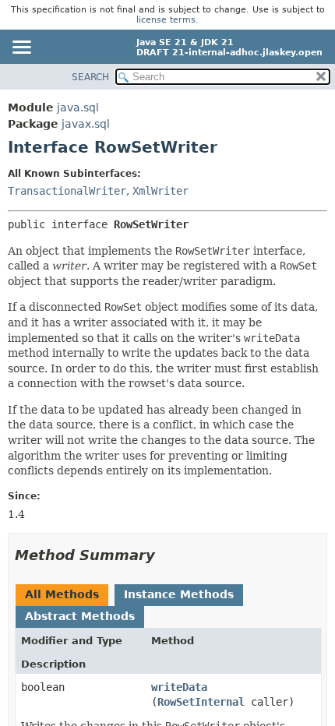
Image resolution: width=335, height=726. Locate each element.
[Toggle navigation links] (21, 48)
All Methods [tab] (62, 594)
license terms (166, 20)
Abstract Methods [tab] (80, 616)
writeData (179, 687)
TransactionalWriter (67, 191)
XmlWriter (160, 191)
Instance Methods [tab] (179, 594)
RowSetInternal (201, 702)
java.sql (78, 107)
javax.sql (86, 124)
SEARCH (90, 77)
